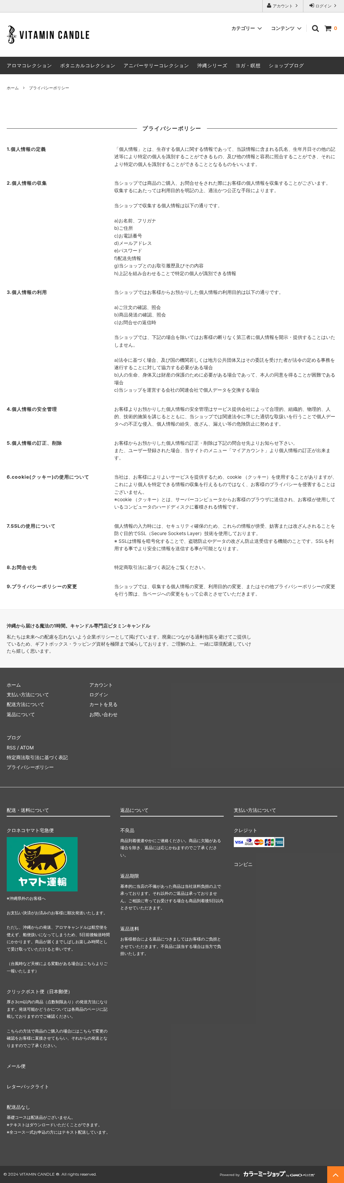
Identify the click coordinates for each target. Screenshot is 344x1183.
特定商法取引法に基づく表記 (37, 757)
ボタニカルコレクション (88, 65)
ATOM (27, 747)
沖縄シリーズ (212, 65)
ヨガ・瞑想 (248, 65)
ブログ (14, 737)
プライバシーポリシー (30, 767)
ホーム (13, 87)
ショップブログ (286, 65)
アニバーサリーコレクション (156, 65)
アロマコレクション (29, 65)
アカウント (283, 5)
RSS (11, 747)
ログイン (323, 5)
